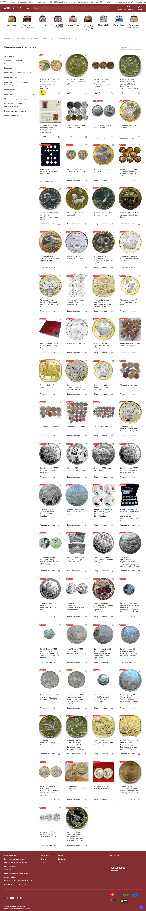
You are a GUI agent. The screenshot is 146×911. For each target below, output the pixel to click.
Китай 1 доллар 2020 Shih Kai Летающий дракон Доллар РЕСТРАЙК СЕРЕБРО (102, 698)
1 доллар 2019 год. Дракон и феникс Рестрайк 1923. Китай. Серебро (49, 512)
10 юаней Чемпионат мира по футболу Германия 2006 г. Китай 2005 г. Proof (49, 560)
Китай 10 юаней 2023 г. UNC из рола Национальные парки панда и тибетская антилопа (49, 790)
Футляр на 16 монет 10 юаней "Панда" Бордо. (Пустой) (49, 345)
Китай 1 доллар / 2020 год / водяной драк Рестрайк (49, 470)
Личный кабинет (10, 855)
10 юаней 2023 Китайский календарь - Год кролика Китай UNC (129, 428)
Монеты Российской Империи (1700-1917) (88, 28)
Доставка (7, 870)
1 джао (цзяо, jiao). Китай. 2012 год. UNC (75, 257)
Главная (7, 38)
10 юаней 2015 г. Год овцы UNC (102, 170)
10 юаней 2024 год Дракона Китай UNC (102, 787)
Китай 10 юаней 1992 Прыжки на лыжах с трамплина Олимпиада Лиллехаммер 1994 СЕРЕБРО (76, 699)
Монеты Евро (118, 25)
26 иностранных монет (76, 426)
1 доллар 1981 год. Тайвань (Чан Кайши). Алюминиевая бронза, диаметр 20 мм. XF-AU (129, 789)
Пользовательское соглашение (15, 862)
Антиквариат (12, 25)
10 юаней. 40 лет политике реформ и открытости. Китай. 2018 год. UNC (103, 259)
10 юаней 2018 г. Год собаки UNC (75, 214)
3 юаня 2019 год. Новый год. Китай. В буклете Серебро (76, 511)
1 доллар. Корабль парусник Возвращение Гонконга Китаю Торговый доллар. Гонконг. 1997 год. (103, 607)
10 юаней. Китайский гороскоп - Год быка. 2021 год (102, 345)
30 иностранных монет (103, 426)
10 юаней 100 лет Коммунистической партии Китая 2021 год (76, 387)
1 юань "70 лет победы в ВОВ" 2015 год (103, 126)
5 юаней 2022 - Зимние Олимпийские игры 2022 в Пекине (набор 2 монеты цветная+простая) (50, 84)
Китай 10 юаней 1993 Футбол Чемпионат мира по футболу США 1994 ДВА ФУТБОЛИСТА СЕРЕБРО (49, 653)
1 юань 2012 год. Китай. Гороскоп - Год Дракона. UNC (76, 82)
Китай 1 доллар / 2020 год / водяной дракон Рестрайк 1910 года (129, 470)
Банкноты (42, 25)
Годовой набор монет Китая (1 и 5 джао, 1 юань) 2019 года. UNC (75, 302)
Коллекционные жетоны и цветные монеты (15, 105)
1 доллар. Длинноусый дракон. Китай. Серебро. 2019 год (103, 559)
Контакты (61, 855)
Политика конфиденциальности (15, 859)
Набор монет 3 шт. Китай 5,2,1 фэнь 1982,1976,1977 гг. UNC (48, 834)
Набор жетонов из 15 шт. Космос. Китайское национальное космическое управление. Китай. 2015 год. (130, 514)
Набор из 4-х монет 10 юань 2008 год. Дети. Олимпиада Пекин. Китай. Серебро (103, 512)
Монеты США (103, 25)
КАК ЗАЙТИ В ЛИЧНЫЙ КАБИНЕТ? (16, 884)
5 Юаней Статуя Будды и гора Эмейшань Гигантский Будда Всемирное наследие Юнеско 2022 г (130, 744)
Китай (53, 38)
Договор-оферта (10, 877)
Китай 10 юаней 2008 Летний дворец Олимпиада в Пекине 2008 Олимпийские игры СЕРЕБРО (102, 653)
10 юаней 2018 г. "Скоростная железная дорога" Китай (49, 258)
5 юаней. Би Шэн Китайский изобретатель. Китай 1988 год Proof (75, 606)
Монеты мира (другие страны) (134, 26)
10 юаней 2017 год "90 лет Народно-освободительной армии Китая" (50, 216)
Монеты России (73, 25)
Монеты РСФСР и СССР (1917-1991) (58, 26)
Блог (42, 862)
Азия (45, 38)
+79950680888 (117, 867)
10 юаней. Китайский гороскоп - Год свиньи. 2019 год (129, 258)
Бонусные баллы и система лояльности (18, 880)
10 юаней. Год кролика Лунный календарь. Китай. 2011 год (76, 559)
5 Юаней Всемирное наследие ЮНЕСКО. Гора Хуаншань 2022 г (103, 742)
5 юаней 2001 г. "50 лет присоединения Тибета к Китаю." (130, 215)
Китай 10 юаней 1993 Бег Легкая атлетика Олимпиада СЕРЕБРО (50, 697)
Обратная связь (9, 866)
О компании (45, 855)
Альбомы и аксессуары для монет (27, 27)
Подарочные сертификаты (15, 111)
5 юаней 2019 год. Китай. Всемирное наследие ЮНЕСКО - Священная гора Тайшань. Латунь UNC (75, 744)
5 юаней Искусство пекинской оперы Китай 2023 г (76, 788)
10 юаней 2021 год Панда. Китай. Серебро (76, 469)
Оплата (60, 862)
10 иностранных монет (129, 385)
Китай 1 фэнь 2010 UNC (76, 343)
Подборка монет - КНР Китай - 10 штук (76, 126)
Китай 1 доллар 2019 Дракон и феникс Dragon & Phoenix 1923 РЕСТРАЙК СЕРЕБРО (129, 652)
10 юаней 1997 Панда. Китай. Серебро (102, 469)
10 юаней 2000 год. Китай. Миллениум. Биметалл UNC (48, 742)
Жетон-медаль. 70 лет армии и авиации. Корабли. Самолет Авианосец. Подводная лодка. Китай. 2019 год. (129, 561)
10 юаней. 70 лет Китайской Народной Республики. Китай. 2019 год (50, 303)
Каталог (44, 859)
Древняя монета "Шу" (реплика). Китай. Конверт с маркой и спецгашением (49, 128)
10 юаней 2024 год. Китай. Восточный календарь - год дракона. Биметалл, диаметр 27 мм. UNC (75, 836)
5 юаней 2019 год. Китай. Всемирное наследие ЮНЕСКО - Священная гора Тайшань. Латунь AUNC (129, 84)
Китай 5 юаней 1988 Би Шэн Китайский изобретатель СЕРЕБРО (76, 651)
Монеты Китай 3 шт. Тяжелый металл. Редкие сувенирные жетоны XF (102, 83)
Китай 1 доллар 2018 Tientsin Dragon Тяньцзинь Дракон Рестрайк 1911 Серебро (129, 698)
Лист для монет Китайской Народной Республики (48, 171)
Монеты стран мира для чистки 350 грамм (130, 344)
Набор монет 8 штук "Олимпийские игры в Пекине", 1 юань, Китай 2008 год (129, 172)
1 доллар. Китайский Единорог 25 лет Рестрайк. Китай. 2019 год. (49, 606)
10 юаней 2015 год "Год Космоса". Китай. (103, 214)
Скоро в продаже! (11, 116)
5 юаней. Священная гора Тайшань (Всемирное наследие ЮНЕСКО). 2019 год (102, 303)
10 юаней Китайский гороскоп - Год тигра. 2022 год (102, 387)
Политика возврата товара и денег (16, 873)
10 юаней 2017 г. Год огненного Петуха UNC (76, 170)
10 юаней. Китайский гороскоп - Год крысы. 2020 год (129, 302)
